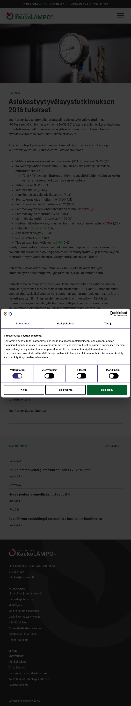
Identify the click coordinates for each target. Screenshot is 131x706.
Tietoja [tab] (108, 323)
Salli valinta (65, 389)
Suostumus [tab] (23, 323)
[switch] (49, 376)
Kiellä (24, 389)
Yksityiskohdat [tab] (65, 323)
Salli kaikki (107, 389)
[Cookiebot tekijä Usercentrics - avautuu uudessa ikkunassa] (112, 313)
